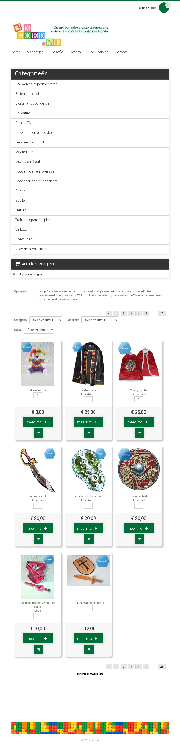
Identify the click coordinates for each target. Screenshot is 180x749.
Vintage (21, 229)
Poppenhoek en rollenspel (35, 171)
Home (15, 52)
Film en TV (23, 123)
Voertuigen (23, 239)
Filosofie (56, 52)
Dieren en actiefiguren (32, 103)
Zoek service (98, 52)
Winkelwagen (147, 7)
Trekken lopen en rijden (32, 220)
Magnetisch (24, 152)
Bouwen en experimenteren (36, 84)
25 (161, 313)
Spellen (21, 200)
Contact (121, 52)
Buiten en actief (27, 94)
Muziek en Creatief (29, 162)
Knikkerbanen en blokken (34, 132)
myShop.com (96, 674)
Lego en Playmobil (29, 142)
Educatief (22, 113)
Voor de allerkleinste (31, 249)
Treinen (20, 210)
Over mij (76, 52)
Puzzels (21, 191)
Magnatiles (35, 52)
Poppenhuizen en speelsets (36, 181)
